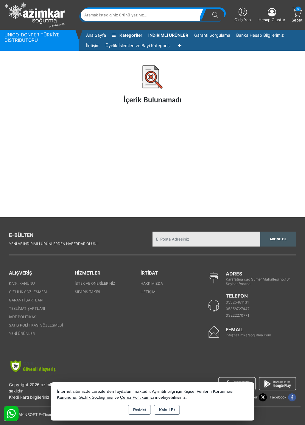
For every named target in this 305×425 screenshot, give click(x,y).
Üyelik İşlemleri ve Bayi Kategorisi (137, 45)
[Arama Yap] (215, 15)
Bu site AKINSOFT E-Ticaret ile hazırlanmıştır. (45, 414)
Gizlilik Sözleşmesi (28, 292)
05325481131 (237, 302)
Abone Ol (278, 239)
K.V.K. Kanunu (22, 283)
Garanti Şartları (26, 300)
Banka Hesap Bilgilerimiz (260, 35)
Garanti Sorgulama (212, 35)
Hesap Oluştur (272, 19)
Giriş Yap (242, 19)
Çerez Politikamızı (137, 397)
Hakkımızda (152, 283)
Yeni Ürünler (22, 333)
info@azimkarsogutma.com (248, 335)
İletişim (92, 45)
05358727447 (238, 309)
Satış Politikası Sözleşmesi (36, 325)
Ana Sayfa (96, 35)
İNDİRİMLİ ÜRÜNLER (168, 35)
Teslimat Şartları (27, 308)
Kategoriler (130, 35)
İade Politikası (23, 317)
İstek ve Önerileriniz (95, 283)
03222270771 (237, 315)
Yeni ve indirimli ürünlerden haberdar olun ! (53, 243)
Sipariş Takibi (87, 292)
